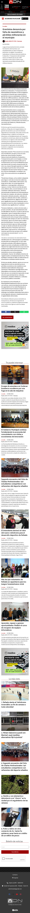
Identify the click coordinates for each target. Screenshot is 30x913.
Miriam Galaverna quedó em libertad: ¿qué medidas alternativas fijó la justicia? (13, 735)
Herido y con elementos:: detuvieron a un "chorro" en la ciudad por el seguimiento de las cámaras (14, 799)
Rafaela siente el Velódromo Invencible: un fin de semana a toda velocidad (13, 704)
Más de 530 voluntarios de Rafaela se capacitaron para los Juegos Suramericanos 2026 (13, 582)
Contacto (15, 875)
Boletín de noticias (14, 841)
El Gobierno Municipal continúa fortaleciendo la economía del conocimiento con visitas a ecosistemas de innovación (13, 433)
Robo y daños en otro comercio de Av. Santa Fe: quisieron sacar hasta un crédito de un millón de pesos (14, 832)
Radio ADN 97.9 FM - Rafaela (13, 41)
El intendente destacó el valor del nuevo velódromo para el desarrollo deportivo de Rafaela (14, 533)
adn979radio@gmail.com (15, 889)
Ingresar (15, 878)
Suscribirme (15, 852)
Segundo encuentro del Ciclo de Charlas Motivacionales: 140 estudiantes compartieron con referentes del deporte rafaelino (14, 483)
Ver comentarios (7, 317)
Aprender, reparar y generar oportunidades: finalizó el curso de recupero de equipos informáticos (14, 627)
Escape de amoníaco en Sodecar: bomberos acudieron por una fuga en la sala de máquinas (14, 388)
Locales (5, 26)
